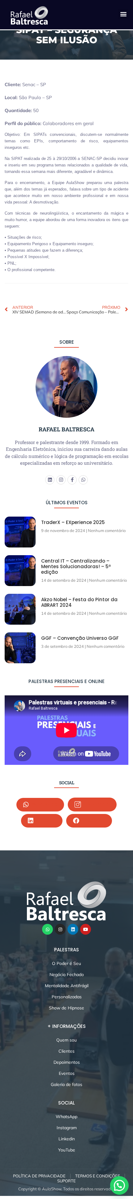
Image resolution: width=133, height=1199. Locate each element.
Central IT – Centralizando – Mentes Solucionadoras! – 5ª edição (76, 566)
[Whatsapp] (83, 479)
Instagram (96, 804)
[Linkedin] (49, 479)
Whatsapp (43, 804)
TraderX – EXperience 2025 (73, 522)
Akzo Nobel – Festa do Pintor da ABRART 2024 (79, 602)
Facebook (93, 820)
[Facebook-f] (72, 479)
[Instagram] (61, 479)
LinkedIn (45, 820)
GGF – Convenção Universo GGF (80, 638)
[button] (123, 14)
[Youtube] (85, 929)
